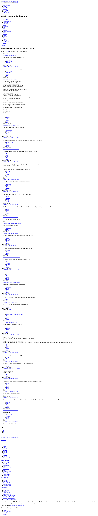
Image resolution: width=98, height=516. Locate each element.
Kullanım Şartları (7, 494)
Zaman (7, 74)
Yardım (5, 510)
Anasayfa (5, 444)
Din (4, 27)
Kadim (7, 253)
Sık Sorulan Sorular (7, 492)
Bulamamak (9, 61)
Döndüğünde (9, 60)
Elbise (7, 199)
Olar (7, 76)
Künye (5, 491)
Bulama (8, 62)
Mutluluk (8, 402)
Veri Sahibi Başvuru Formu (9, 499)
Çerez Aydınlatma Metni (8, 498)
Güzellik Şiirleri (7, 467)
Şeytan (7, 344)
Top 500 (5, 456)
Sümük (8, 357)
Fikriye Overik (6, 66)
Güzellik (8, 171)
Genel (4, 32)
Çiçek (7, 201)
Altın (7, 366)
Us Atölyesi (6, 204)
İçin (7, 157)
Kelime (8, 186)
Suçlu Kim (8, 228)
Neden (7, 348)
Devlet (7, 172)
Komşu (8, 241)
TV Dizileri (6, 41)
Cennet (8, 403)
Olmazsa (8, 416)
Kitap (7, 120)
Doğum (8, 145)
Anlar (7, 189)
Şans (7, 291)
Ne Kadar (8, 287)
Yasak (7, 406)
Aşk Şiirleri (6, 462)
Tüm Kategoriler (7, 21)
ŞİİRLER (5, 7)
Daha (7, 307)
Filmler (5, 30)
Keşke (7, 277)
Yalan (7, 265)
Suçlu (7, 230)
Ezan (7, 317)
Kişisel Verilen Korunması (9, 495)
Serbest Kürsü (6, 22)
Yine (7, 156)
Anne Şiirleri (6, 475)
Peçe (7, 358)
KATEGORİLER (5, 460)
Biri (7, 331)
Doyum (8, 278)
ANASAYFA (6, 5)
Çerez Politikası (7, 512)
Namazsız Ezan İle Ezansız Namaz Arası (15, 314)
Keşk (7, 279)
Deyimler (5, 26)
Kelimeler (8, 184)
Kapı (7, 122)
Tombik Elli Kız (7, 485)
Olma (7, 418)
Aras (7, 318)
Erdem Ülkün (6, 334)
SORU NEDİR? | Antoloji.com (17, 505)
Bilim (4, 25)
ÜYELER (5, 10)
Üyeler (5, 450)
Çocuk (7, 347)
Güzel (7, 174)
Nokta (7, 383)
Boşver (8, 209)
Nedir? (5, 448)
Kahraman (8, 262)
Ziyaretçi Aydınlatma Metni (9, 496)
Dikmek (8, 264)
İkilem (7, 288)
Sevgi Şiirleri (6, 465)
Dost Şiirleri (6, 469)
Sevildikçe (5, 481)
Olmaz (7, 417)
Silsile (7, 274)
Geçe (7, 319)
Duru (7, 388)
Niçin (7, 386)
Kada (7, 292)
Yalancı (8, 263)
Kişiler (4, 35)
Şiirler (4, 446)
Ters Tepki (5, 322)
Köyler (5, 36)
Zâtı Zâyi (5, 79)
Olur (7, 159)
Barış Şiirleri (6, 463)
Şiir (7, 175)
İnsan (7, 275)
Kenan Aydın (6, 161)
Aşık (7, 155)
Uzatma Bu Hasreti (7, 482)
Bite (7, 75)
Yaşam (4, 43)
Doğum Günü (9, 142)
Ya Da (7, 213)
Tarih (4, 39)
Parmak (8, 240)
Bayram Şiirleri (6, 472)
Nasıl (7, 210)
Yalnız (7, 238)
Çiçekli (8, 198)
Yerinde (8, 250)
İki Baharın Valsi (7, 257)
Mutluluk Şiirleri (7, 471)
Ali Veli (7, 51)
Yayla (7, 374)
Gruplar (5, 451)
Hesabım (5, 452)
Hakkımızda (6, 490)
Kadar (7, 289)
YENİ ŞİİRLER (4, 477)
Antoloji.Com (10, 501)
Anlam (7, 118)
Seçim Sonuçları (7, 457)
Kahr (7, 267)
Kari (7, 376)
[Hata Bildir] (3, 440)
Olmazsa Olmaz (10, 414)
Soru (7, 121)
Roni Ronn (5, 55)
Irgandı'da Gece (7, 484)
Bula (7, 64)
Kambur (8, 328)
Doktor (8, 251)
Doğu (7, 146)
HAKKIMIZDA (4, 487)
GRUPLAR (6, 12)
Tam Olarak (9, 71)
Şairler (4, 447)
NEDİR (5, 9)
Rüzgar (8, 117)
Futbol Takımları (7, 31)
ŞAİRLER (5, 6)
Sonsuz (8, 404)
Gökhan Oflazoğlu (7, 223)
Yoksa (7, 153)
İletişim (5, 514)
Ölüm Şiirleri (6, 470)
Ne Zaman (8, 72)
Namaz (8, 315)
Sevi (7, 214)
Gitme (7, 384)
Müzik (4, 37)
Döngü (5, 480)
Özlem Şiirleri (6, 474)
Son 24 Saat (6, 19)
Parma (7, 243)
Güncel (5, 34)
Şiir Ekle (5, 455)
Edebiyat (5, 28)
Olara (7, 133)
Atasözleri (5, 23)
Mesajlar (5, 453)
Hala (7, 254)
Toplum (5, 40)
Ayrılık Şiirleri (6, 466)
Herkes (8, 239)
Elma (7, 407)
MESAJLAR (6, 11)
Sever (7, 211)
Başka (7, 229)
